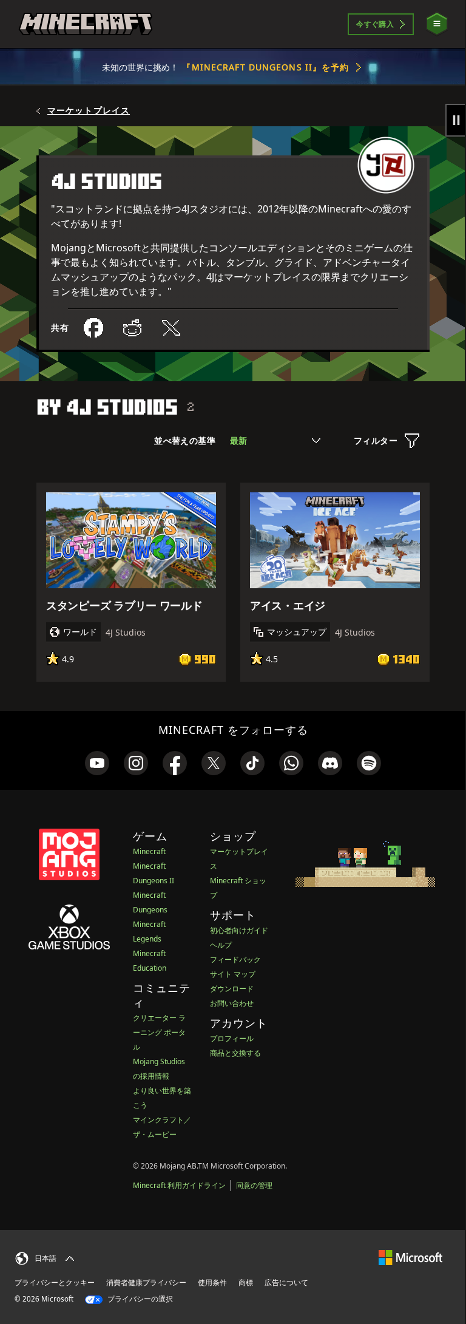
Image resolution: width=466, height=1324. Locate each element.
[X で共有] (171, 328)
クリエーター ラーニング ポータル (159, 1032)
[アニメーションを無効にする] (455, 120)
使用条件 (212, 1282)
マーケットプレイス (88, 110)
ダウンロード (232, 988)
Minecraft (149, 851)
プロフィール (232, 1038)
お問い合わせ (232, 1003)
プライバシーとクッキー (55, 1282)
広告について (286, 1282)
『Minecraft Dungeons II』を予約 (265, 67)
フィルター (375, 440)
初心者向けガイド (239, 930)
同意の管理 (254, 1185)
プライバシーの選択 (139, 1298)
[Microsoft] (410, 1257)
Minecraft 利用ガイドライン (179, 1185)
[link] (97, 763)
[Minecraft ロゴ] (85, 24)
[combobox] (275, 440)
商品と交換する (235, 1053)
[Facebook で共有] (93, 328)
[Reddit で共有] (132, 328)
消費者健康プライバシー (146, 1282)
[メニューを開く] (437, 24)
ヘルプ (221, 945)
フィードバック (235, 959)
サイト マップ (232, 974)
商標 (245, 1282)
